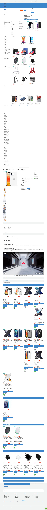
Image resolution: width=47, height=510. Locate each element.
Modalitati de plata (36, 496)
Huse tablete (5, 137)
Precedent (4, 187)
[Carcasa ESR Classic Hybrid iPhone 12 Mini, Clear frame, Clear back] (8, 377)
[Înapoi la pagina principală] (4, 167)
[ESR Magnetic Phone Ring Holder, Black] (24, 79)
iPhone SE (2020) (12, 24)
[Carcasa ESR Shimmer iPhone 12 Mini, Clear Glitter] (18, 333)
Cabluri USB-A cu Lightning (6, 164)
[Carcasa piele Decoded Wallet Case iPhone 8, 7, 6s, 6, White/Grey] (30, 98)
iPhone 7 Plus (5, 44)
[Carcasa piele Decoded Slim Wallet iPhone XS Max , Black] (14, 98)
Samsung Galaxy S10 (21, 26)
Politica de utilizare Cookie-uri (28, 496)
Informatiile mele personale (7, 498)
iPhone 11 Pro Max (13, 25)
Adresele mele (5, 497)
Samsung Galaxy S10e (6, 134)
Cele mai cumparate (17, 496)
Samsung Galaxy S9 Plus (21, 27)
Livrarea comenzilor (37, 495)
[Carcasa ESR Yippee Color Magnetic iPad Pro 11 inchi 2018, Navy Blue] (24, 51)
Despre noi (5, 7)
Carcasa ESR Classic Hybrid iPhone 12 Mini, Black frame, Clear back (38, 363)
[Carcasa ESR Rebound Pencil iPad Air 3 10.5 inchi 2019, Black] (16, 51)
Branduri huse (6, 105)
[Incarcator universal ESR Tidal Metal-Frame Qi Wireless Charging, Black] (16, 60)
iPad (4, 138)
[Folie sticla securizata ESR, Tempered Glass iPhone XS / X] (32, 39)
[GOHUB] (23, 10)
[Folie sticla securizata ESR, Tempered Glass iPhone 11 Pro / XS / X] (24, 39)
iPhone (11, 21)
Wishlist (4, 308)
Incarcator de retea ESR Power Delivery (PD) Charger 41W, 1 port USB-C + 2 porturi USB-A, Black (7, 465)
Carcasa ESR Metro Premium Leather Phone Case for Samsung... (38, 29)
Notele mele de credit (6, 496)
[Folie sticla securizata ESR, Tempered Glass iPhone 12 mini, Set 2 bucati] (8, 404)
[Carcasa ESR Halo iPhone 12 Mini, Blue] (28, 354)
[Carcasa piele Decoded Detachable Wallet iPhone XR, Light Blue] (22, 98)
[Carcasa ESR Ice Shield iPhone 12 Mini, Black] (28, 291)
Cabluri (5, 66)
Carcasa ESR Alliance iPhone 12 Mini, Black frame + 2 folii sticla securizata (7, 299)
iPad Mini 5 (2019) (6, 142)
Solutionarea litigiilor (27, 497)
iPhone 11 (12, 26)
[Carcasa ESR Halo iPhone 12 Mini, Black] (39, 333)
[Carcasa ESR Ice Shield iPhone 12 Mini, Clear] (39, 312)
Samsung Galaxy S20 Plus (21, 24)
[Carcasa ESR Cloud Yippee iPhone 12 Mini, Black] (8, 333)
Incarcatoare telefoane (7, 24)
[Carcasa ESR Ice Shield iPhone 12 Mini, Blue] (39, 291)
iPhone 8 (5, 154)
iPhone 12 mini (5, 37)
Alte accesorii (5, 75)
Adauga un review (5, 301)
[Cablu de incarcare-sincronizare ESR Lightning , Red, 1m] (32, 69)
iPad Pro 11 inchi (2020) (6, 140)
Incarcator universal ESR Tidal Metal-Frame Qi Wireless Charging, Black (7, 438)
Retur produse (36, 498)
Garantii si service (36, 497)
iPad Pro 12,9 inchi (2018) (7, 52)
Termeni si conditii (26, 494)
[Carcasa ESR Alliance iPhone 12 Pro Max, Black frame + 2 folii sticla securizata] (30, 24)
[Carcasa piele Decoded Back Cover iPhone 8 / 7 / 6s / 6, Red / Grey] (39, 98)
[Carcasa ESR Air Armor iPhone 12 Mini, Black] (28, 333)
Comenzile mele (6, 494)
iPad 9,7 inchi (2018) (6, 53)
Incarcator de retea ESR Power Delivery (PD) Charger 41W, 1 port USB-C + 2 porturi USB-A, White (18, 465)
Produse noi (16, 495)
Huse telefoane (5, 112)
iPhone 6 (5, 47)
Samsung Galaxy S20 (21, 25)
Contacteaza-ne (5, 3)
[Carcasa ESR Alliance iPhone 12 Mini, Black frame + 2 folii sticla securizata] (8, 291)
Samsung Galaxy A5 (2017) (6, 136)
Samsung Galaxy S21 (21, 23)
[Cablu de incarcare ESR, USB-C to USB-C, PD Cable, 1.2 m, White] (16, 69)
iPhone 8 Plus (12, 29)
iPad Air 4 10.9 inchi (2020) (7, 48)
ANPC (25, 498)
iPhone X (5, 42)
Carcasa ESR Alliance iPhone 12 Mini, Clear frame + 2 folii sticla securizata (18, 299)
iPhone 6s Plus (5, 45)
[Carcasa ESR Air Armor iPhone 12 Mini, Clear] (11, 189)
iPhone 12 (12, 23)
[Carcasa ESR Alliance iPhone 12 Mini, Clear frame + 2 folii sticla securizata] (18, 291)
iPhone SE (12, 34)
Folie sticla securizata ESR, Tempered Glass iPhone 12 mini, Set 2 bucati (7, 412)
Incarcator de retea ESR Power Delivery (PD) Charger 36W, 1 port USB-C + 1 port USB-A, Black (38, 465)
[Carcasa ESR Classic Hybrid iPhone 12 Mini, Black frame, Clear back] (39, 354)
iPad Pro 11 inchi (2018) (6, 143)
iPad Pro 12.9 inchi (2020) (7, 49)
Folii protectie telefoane (7, 22)
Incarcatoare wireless (6, 58)
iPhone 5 (5, 127)
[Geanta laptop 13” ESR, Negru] (32, 79)
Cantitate (35, 174)
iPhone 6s (12, 32)
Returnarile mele (6, 495)
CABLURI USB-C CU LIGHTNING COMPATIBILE (9, 478)
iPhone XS (12, 27)
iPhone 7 (12, 31)
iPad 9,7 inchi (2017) (6, 54)
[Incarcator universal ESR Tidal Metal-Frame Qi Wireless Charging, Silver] (24, 60)
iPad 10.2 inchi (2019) (6, 50)
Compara (35, 307)
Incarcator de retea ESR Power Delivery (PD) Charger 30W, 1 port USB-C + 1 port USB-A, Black (28, 465)
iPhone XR (12, 28)
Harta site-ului (16, 498)
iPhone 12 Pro (5, 114)
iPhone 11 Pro (5, 39)
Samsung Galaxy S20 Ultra (6, 131)
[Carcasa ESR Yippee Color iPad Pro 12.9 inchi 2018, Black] (32, 51)
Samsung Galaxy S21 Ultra (6, 129)
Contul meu (5, 4)
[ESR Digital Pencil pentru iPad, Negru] (16, 79)
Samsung (20, 21)
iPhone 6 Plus (12, 33)
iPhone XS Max (6, 40)
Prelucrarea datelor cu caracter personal (29, 495)
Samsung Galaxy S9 (21, 28)
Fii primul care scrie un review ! (6, 282)
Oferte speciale (16, 494)
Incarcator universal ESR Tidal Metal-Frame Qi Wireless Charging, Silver (18, 438)
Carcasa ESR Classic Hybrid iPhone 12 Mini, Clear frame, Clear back (7, 385)
